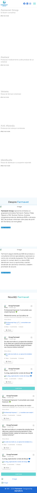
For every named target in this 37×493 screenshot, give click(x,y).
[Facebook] (24, 3)
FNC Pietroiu (7, 125)
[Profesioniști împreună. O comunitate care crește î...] (18, 323)
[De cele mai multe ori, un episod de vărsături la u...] (18, 354)
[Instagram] (30, 3)
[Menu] (34, 3)
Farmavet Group (9, 10)
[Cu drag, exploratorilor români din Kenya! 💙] (18, 376)
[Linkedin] (27, 3)
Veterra (4, 91)
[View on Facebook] (31, 306)
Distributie (6, 160)
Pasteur (5, 57)
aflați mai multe (5, 15)
